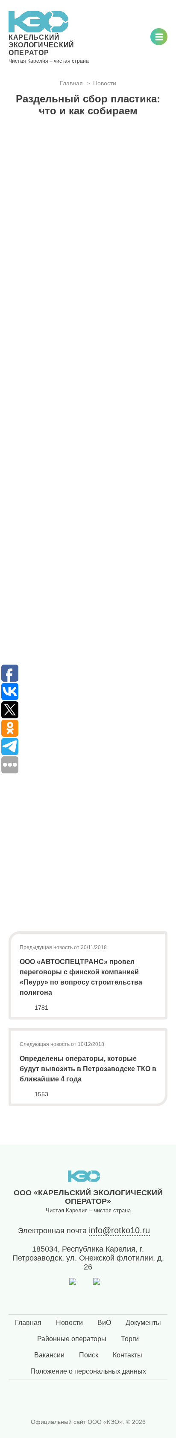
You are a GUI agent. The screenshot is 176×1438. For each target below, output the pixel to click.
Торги (130, 1338)
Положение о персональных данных (88, 1371)
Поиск (88, 1355)
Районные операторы (71, 1338)
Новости (69, 1322)
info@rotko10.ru (119, 1230)
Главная (28, 1322)
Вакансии (49, 1355)
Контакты (127, 1355)
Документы (143, 1322)
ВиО (104, 1322)
